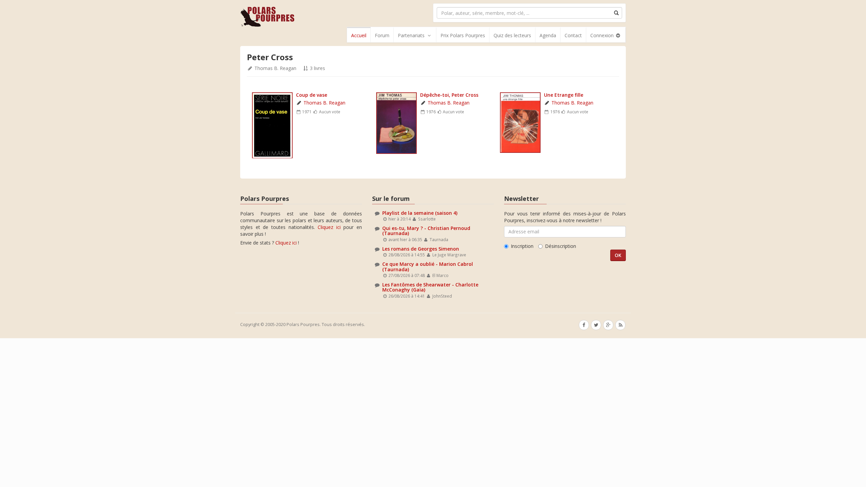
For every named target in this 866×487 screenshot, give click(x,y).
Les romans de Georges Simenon (420, 249)
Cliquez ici (329, 227)
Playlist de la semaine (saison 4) (419, 213)
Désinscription (560, 246)
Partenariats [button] (411, 35)
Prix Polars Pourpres (462, 35)
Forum (382, 35)
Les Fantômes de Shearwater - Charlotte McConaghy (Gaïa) (430, 287)
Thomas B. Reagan (275, 68)
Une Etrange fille (563, 95)
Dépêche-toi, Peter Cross (449, 95)
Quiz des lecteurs (512, 35)
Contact (573, 35)
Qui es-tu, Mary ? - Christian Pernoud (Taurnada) (426, 230)
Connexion (602, 35)
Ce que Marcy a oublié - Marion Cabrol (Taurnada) (427, 266)
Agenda (548, 35)
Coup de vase (311, 95)
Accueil (358, 35)
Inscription (522, 246)
